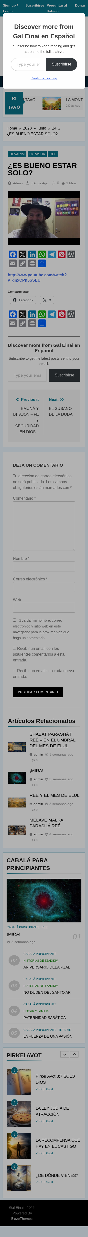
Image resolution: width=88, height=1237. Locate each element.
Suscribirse (61, 64)
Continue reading (44, 78)
